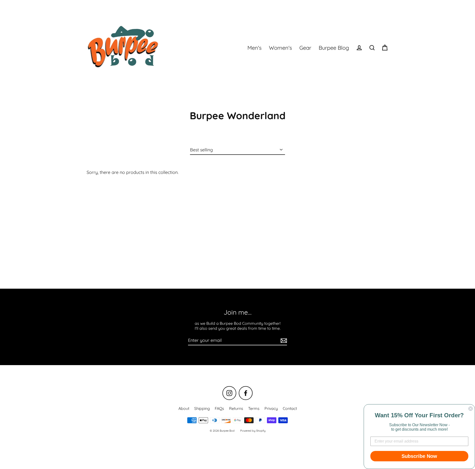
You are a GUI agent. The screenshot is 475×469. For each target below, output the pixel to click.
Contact (290, 408)
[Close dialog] (470, 408)
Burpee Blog (334, 47)
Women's (280, 47)
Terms (254, 408)
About (183, 408)
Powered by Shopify (252, 430)
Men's (254, 47)
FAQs (219, 408)
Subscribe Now (419, 456)
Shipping (202, 408)
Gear (305, 47)
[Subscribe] (283, 341)
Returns (236, 408)
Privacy (271, 408)
